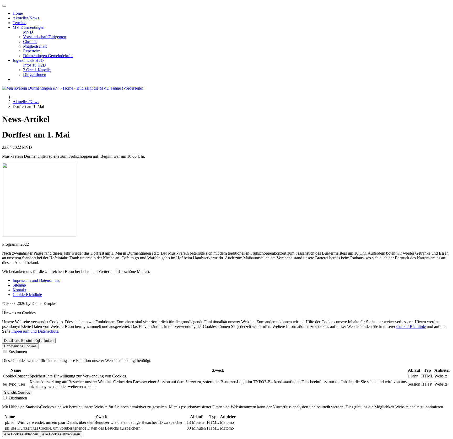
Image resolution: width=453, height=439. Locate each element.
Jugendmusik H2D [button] (28, 60)
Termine (19, 22)
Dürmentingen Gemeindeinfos (48, 55)
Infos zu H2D (34, 65)
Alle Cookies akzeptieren (61, 434)
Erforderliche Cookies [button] (20, 346)
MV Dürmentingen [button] (28, 27)
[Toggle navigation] (4, 6)
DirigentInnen (34, 74)
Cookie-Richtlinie (27, 294)
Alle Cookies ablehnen (21, 434)
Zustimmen (17, 351)
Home (18, 13)
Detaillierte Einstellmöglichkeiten (28, 341)
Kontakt (19, 290)
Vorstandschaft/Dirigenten (44, 37)
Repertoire (31, 51)
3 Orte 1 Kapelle (37, 70)
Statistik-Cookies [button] (17, 392)
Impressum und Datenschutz (36, 280)
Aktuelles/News (26, 18)
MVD (28, 32)
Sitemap (19, 285)
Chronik (30, 41)
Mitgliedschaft (35, 46)
